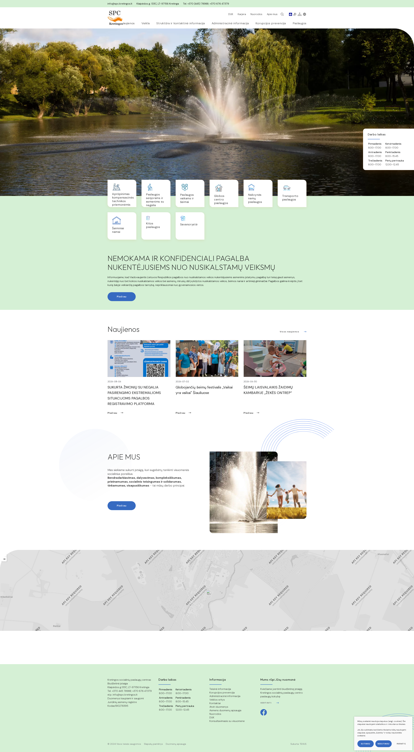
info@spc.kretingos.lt (120, 3)
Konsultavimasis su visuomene (227, 721)
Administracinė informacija (224, 696)
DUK (211, 717)
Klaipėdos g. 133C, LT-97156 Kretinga (157, 3)
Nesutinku (383, 744)
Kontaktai (215, 703)
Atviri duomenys (218, 706)
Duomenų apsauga (176, 743)
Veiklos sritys (217, 699)
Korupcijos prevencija (222, 692)
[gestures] (294, 14)
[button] (209, 592)
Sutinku (365, 744)
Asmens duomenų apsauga (225, 710)
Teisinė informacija (220, 689)
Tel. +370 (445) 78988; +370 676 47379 (206, 3)
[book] (290, 14)
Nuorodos (215, 714)
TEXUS (303, 743)
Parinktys (401, 744)
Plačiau (122, 296)
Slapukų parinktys (153, 744)
